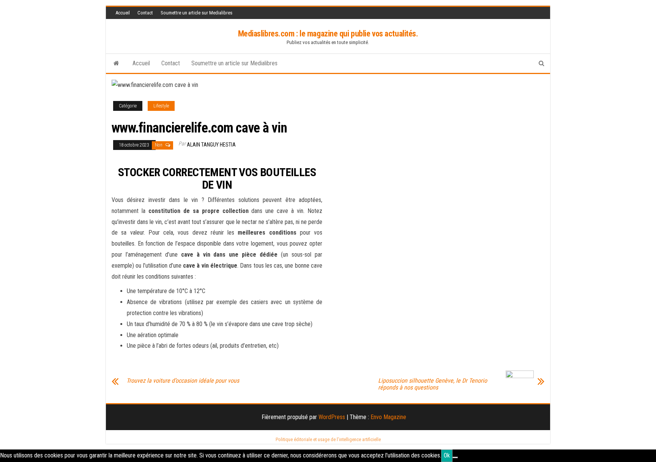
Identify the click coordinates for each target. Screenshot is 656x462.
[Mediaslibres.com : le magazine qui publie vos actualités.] (116, 63)
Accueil (122, 13)
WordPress (332, 417)
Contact (145, 13)
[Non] (455, 457)
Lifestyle (161, 106)
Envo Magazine (388, 417)
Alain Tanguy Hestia (211, 145)
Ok (447, 455)
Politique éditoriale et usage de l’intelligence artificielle (328, 439)
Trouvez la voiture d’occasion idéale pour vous (182, 380)
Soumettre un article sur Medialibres (196, 13)
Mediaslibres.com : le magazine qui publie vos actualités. (328, 33)
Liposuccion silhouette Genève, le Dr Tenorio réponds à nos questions (432, 384)
